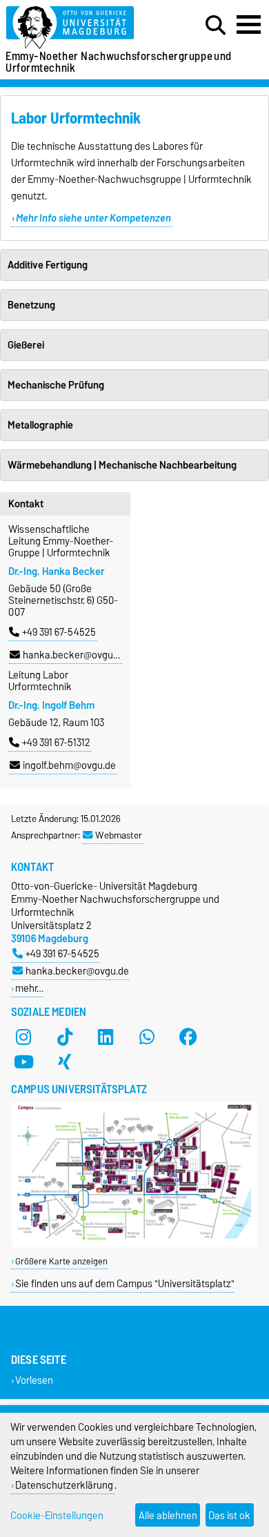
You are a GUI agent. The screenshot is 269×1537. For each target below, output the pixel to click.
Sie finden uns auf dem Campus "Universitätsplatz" (125, 1283)
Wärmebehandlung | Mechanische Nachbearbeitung (122, 465)
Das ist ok (229, 1515)
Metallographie (40, 425)
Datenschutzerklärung (64, 1485)
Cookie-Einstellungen (56, 1515)
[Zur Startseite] (83, 28)
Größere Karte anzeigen (61, 1261)
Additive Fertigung (48, 265)
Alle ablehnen (168, 1515)
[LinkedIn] (105, 1036)
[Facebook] (188, 1036)
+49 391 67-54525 (59, 632)
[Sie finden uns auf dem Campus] (134, 1244)
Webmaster (118, 835)
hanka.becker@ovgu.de (74, 655)
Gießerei (26, 345)
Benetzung (31, 305)
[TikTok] (64, 1036)
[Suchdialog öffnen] (216, 25)
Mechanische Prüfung (56, 385)
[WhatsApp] (146, 1036)
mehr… (29, 988)
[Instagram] (23, 1036)
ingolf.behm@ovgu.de (69, 765)
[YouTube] (23, 1061)
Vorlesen (34, 1380)
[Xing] (64, 1061)
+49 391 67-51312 (56, 742)
